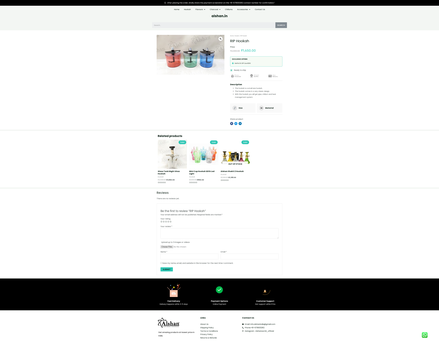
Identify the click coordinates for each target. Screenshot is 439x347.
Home (176, 9)
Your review (166, 226)
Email (224, 252)
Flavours (199, 9)
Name (164, 252)
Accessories (242, 9)
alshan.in (219, 16)
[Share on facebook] (231, 123)
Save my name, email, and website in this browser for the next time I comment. (197, 263)
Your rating (165, 218)
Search (281, 25)
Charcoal (214, 9)
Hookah (187, 9)
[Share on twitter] (235, 123)
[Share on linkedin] (240, 123)
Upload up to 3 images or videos (175, 242)
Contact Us (260, 9)
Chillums (229, 9)
